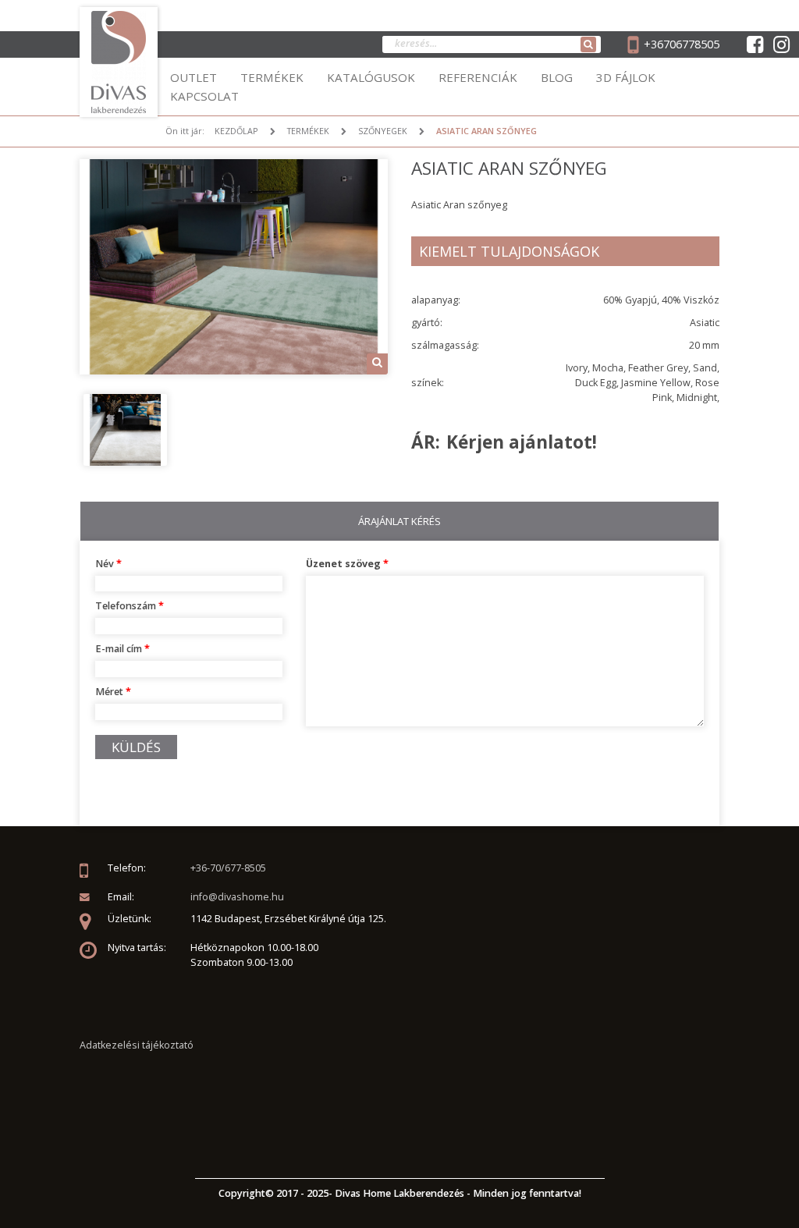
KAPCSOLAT (204, 96)
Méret (113, 691)
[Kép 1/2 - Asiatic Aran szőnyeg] (234, 265)
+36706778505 (681, 44)
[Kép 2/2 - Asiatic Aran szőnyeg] (125, 428)
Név (108, 563)
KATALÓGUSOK (371, 77)
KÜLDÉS (136, 747)
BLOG (557, 77)
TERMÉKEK (272, 77)
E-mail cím (122, 648)
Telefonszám (129, 605)
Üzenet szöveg (347, 563)
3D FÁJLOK (625, 77)
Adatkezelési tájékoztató (137, 1045)
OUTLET (193, 77)
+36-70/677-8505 (228, 868)
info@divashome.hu (237, 896)
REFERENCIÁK (478, 77)
